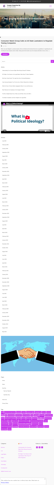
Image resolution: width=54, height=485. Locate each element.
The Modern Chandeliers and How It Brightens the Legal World (14, 97)
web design (4, 429)
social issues (15, 423)
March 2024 (4, 182)
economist (44, 412)
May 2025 (4, 160)
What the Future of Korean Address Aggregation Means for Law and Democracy (17, 86)
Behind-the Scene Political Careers (9, 412)
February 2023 (5, 205)
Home (3, 380)
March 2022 (4, 232)
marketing (36, 415)
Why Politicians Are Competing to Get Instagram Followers (13, 89)
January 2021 (5, 274)
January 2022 (5, 240)
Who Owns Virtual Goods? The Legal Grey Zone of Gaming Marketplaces (16, 78)
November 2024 (5, 171)
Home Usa (4, 399)
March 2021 (4, 266)
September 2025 (5, 152)
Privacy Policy (5, 403)
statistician (41, 423)
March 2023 (4, 201)
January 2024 (5, 190)
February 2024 (5, 186)
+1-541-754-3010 (23, 1)
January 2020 (5, 312)
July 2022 (4, 224)
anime (2, 412)
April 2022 (4, 228)
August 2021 (5, 251)
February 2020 (5, 308)
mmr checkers (42, 415)
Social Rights (3, 461)
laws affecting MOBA (11, 415)
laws (6, 415)
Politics (2, 457)
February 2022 (5, 236)
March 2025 (4, 163)
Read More (5, 54)
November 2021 (5, 243)
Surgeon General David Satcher (6, 426)
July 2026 (4, 140)
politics (41, 418)
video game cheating (33, 426)
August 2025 (5, 156)
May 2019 (4, 331)
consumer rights (30, 412)
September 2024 (5, 175)
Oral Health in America (48, 415)
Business (3, 447)
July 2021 (4, 255)
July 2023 (4, 198)
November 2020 (5, 282)
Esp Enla (4, 388)
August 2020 (5, 289)
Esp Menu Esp (7, 394)
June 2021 (4, 259)
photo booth (23, 418)
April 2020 (4, 301)
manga (32, 415)
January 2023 (5, 209)
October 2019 (5, 324)
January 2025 (5, 167)
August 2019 (5, 327)
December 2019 (5, 316)
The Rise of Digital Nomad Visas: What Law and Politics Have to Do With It (16, 93)
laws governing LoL (18, 415)
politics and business (48, 418)
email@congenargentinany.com (35, 1)
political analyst (28, 418)
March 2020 (4, 304)
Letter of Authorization (26, 415)
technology (15, 426)
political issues (34, 418)
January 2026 (5, 148)
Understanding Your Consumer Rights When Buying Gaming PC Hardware (16, 70)
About (3, 384)
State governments (35, 423)
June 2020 (4, 297)
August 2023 (5, 194)
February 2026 (5, 144)
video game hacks (40, 426)
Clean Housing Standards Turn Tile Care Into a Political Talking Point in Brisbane (17, 82)
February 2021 (5, 270)
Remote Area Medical (4, 423)
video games (47, 426)
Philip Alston (19, 418)
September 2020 (5, 285)
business (18, 412)
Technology (3, 464)
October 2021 (5, 247)
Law (2, 450)
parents (2, 418)
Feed (20, 443)
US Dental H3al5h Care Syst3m (24, 426)
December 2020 (5, 278)
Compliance (23, 412)
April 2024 (4, 179)
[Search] (52, 61)
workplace (9, 429)
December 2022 (5, 213)
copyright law (38, 412)
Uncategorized (4, 467)
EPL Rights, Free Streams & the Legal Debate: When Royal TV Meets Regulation (17, 74)
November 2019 (5, 320)
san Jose (10, 423)
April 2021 (4, 263)
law (2, 415)
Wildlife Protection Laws (6, 471)
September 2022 (5, 217)
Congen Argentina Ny (13, 5)
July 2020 (4, 293)
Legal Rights (3, 454)
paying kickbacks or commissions (10, 418)
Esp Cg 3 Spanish (7, 390)
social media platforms (24, 423)
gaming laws (49, 412)
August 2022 (5, 221)
